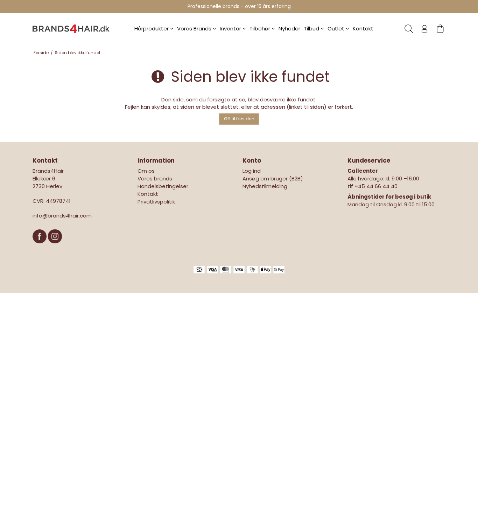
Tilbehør (260, 28)
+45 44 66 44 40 (376, 186)
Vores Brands (195, 28)
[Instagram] (55, 246)
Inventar (231, 28)
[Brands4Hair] (71, 28)
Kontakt (363, 28)
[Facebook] (40, 246)
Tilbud (312, 28)
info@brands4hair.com (62, 215)
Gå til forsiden (239, 119)
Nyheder (289, 28)
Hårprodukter (152, 28)
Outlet (337, 28)
